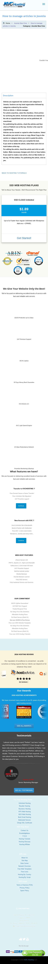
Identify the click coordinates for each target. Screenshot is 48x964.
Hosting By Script (25, 877)
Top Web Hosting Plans (23, 799)
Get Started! (24, 238)
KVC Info (22, 854)
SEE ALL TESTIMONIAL (24, 790)
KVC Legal (23, 881)
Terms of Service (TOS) (25, 885)
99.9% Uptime (24, 361)
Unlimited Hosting (25, 803)
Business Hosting (25, 809)
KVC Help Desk (23, 827)
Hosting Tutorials (24, 839)
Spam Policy (24, 890)
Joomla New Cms (20, 23)
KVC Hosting (29, 960)
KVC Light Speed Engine (24, 425)
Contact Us (24, 830)
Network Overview (24, 866)
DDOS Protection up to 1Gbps (24, 318)
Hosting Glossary (24, 842)
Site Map (25, 860)
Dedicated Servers (24, 820)
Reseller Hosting (24, 806)
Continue (21, 506)
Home (8, 23)
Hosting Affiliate (24, 844)
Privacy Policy (24, 888)
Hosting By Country (24, 874)
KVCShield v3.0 (24, 404)
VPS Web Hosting (24, 811)
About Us (24, 858)
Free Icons (24, 872)
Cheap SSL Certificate (24, 823)
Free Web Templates (25, 869)
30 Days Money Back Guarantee (24, 382)
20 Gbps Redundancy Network (24, 447)
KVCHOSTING (23, 908)
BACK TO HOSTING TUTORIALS (14, 173)
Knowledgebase (24, 833)
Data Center (25, 863)
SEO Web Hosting (24, 814)
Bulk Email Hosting (24, 817)
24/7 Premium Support (24, 339)
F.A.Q (25, 836)
